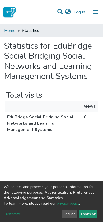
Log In (80, 12)
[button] (68, 12)
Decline (69, 213)
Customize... (13, 213)
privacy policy (68, 203)
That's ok (88, 213)
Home (10, 30)
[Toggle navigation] (95, 12)
